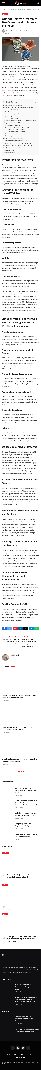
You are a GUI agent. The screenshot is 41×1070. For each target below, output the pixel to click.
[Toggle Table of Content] (34, 102)
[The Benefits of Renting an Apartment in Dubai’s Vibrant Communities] (7, 1019)
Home (3, 9)
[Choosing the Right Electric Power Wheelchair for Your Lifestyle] (20, 862)
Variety (10, 116)
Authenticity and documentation (17, 129)
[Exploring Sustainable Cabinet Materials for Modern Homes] (7, 815)
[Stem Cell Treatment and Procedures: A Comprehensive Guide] (7, 791)
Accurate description (14, 134)
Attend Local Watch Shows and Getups (16, 141)
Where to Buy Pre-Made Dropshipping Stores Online (11, 642)
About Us (15, 1054)
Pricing (10, 136)
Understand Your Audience (13, 105)
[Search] (38, 3)
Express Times (11, 1062)
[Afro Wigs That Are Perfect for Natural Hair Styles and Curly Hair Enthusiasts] (20, 923)
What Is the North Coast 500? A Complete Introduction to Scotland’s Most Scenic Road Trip (26, 803)
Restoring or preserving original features (19, 127)
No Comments (30, 31)
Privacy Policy (27, 1054)
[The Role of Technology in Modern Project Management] (7, 837)
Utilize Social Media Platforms (13, 138)
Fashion (5, 14)
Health (5, 884)
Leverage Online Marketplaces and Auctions (18, 145)
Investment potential (14, 114)
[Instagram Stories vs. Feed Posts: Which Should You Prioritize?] (7, 1031)
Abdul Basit (11, 31)
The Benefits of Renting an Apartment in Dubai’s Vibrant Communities (25, 1019)
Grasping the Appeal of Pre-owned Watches (18, 107)
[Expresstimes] (20, 3)
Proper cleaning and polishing (16, 131)
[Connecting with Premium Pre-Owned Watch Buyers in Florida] (20, 49)
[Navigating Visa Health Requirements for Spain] (7, 826)
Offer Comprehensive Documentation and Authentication (18, 149)
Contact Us (20, 1057)
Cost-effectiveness (13, 109)
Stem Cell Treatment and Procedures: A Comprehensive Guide (25, 790)
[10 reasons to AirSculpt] (20, 894)
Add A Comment (20, 772)
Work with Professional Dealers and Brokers (18, 143)
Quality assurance (13, 118)
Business (5, 852)
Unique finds (11, 112)
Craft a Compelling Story (12, 152)
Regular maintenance (14, 125)
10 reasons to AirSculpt (15, 907)
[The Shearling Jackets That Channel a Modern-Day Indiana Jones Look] (20, 746)
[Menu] (3, 3)
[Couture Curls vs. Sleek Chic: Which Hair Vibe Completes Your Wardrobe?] (20, 682)
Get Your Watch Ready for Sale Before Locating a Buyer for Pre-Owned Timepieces (20, 122)
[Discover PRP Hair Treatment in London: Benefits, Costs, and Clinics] (20, 714)
